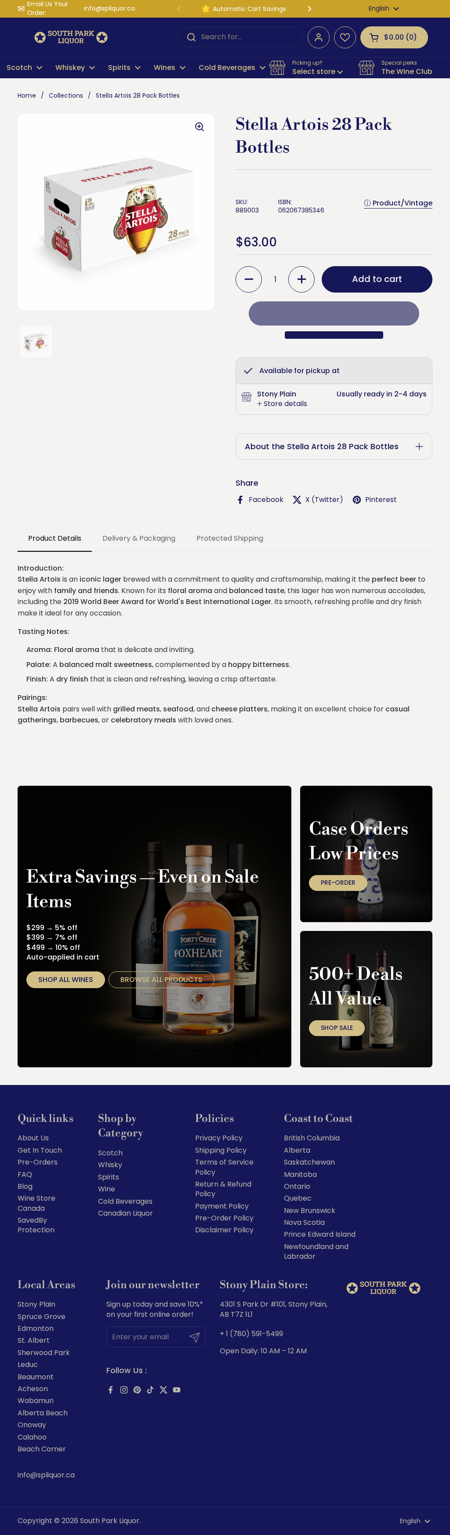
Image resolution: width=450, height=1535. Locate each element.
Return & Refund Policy (223, 1189)
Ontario (297, 1186)
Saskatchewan (309, 1162)
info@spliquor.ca (109, 8)
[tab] (282, 404)
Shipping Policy (221, 1150)
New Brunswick (309, 1210)
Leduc (28, 1364)
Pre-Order (338, 882)
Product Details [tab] (54, 538)
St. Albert (34, 1340)
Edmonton (36, 1328)
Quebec (298, 1198)
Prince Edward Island (320, 1234)
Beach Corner (42, 1449)
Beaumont (36, 1377)
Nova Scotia (304, 1222)
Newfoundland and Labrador (316, 1251)
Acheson (33, 1389)
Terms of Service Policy (224, 1167)
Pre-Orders (38, 1162)
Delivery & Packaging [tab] (138, 538)
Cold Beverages (125, 1201)
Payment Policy (222, 1206)
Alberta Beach (43, 1413)
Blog (25, 1186)
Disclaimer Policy (224, 1230)
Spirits (108, 1177)
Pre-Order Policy (224, 1218)
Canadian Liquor (125, 1213)
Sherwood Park (44, 1353)
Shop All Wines (65, 979)
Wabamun (36, 1401)
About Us (33, 1138)
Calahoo (32, 1437)
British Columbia (312, 1138)
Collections (66, 95)
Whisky (110, 1165)
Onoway (32, 1425)
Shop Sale (337, 1027)
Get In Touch (40, 1150)
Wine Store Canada (36, 1203)
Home (27, 95)
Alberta (297, 1150)
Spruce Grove (41, 1317)
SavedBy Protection (36, 1225)
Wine (106, 1189)
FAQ (25, 1174)
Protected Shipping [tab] (229, 538)
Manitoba (300, 1174)
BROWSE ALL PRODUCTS (161, 979)
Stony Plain (36, 1304)
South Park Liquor (109, 1521)
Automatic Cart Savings (249, 9)
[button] (394, 37)
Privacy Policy (219, 1138)
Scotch (110, 1153)
